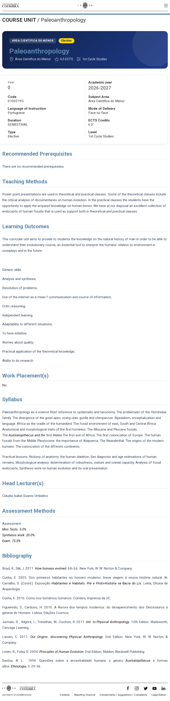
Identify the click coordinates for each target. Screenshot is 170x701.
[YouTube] (154, 688)
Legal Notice (159, 694)
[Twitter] (145, 688)
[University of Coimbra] (10, 5)
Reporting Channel (84, 694)
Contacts (65, 694)
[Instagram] (136, 688)
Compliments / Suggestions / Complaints (123, 694)
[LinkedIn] (163, 688)
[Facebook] (128, 688)
